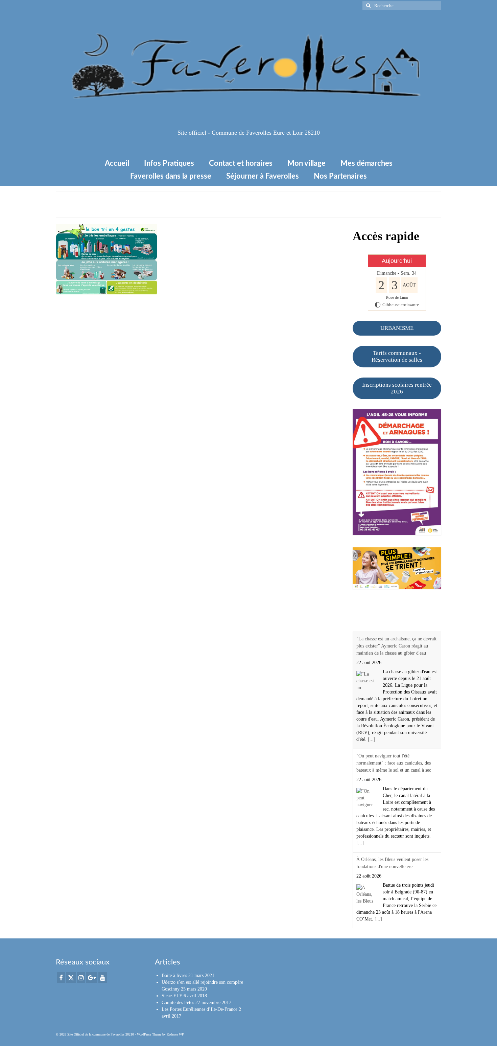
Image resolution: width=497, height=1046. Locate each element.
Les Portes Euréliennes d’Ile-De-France (199, 1009)
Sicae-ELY (172, 995)
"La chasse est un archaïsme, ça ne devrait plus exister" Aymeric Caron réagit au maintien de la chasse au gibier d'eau (396, 646)
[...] (371, 739)
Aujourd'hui (397, 260)
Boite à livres (174, 975)
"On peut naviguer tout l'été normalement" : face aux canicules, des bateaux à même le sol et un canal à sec (393, 763)
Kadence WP (175, 1034)
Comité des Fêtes (178, 1002)
